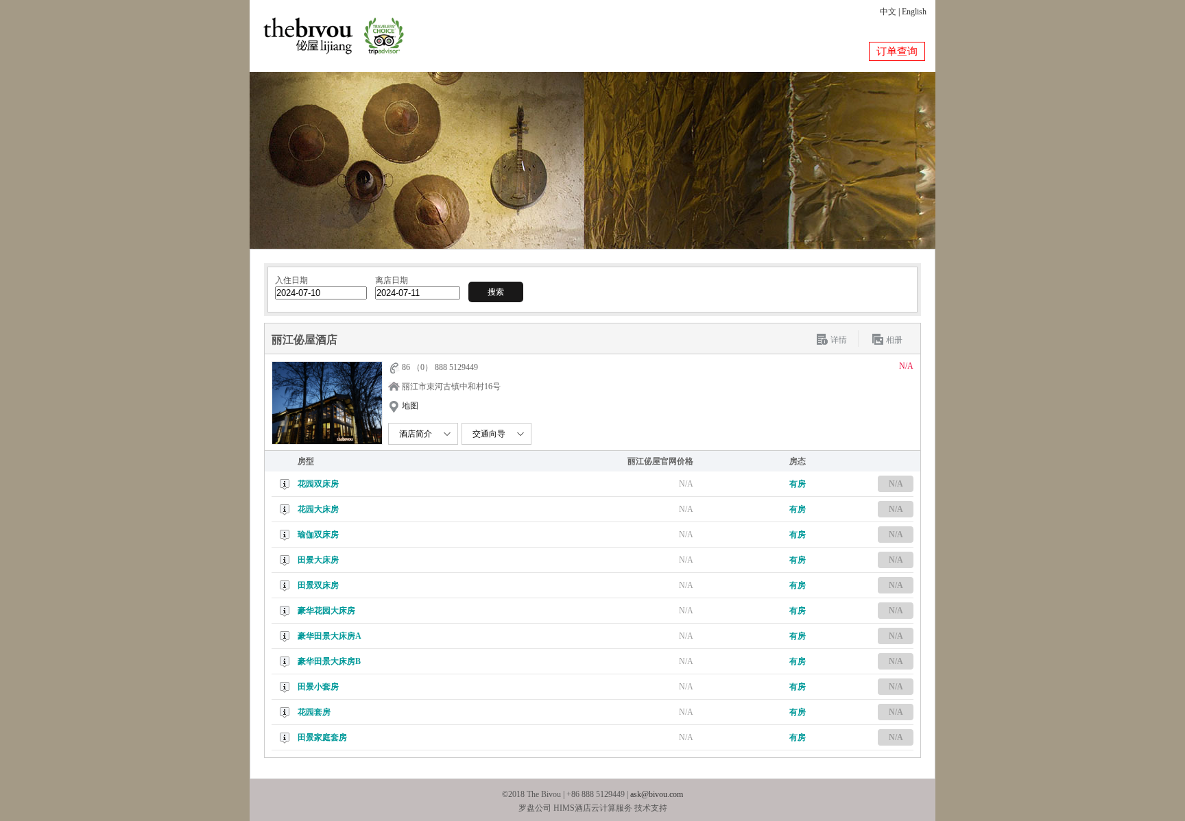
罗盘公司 (534, 808)
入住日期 (291, 280)
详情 (838, 340)
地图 (410, 405)
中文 (888, 11)
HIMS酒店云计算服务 (592, 808)
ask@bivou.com (656, 794)
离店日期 (391, 280)
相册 (894, 340)
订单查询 (897, 51)
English (914, 11)
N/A (896, 484)
